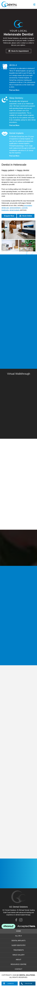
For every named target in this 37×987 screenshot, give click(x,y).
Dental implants (9, 293)
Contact (18, 969)
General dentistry (10, 321)
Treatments (18, 950)
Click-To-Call (28, 983)
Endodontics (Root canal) (12, 313)
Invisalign (7, 309)
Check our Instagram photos (20, 919)
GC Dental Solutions (9, 4)
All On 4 (18, 936)
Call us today (15, 557)
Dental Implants (18, 940)
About (18, 959)
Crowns (7, 301)
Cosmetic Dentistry (19, 305)
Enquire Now (9, 216)
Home (18, 931)
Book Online (27, 216)
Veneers (7, 305)
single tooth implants (20, 473)
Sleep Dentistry (19, 945)
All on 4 (6, 297)
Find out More (14, 90)
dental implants (15, 210)
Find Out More (9, 331)
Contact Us (11, 983)
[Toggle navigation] (34, 5)
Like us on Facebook (16, 919)
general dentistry (15, 208)
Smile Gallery (18, 955)
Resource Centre (18, 964)
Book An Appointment (20, 51)
